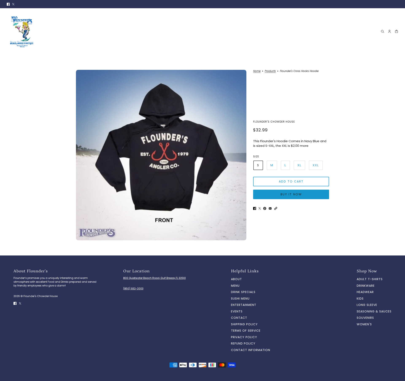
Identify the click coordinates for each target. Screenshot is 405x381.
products (270, 71)
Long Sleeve (367, 305)
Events (237, 311)
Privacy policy (244, 337)
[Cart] (396, 31)
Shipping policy (244, 324)
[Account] (389, 31)
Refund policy (243, 343)
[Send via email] (270, 208)
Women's (364, 324)
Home (257, 71)
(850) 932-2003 (133, 288)
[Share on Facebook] (254, 208)
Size (256, 156)
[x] (13, 4)
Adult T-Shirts (370, 279)
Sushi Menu (240, 298)
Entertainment (243, 305)
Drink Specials (243, 292)
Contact (239, 318)
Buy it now (291, 194)
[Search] (382, 31)
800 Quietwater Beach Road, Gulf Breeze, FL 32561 (154, 278)
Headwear (365, 292)
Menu (235, 286)
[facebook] (8, 4)
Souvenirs (365, 318)
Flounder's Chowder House (274, 121)
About (236, 279)
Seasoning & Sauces (374, 311)
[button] (276, 208)
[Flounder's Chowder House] (22, 31)
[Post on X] (259, 208)
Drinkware (366, 286)
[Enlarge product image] (161, 155)
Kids (360, 298)
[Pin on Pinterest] (265, 208)
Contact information (250, 350)
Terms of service (246, 330)
